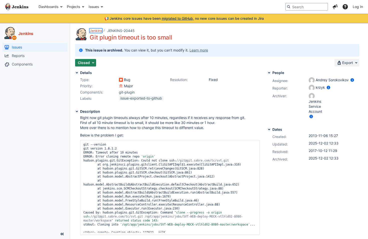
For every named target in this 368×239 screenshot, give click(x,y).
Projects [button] (73, 6)
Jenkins (96, 30)
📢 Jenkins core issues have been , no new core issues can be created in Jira (184, 18)
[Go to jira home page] (17, 7)
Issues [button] (94, 6)
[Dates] (269, 129)
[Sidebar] (62, 234)
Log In (358, 6)
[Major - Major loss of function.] (121, 86)
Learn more (199, 50)
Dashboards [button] (48, 6)
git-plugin (127, 92)
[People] (269, 72)
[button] (335, 7)
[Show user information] (352, 80)
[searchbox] (307, 6)
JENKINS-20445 (121, 30)
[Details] (77, 72)
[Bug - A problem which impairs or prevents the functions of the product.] (121, 80)
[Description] (77, 111)
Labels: (86, 98)
